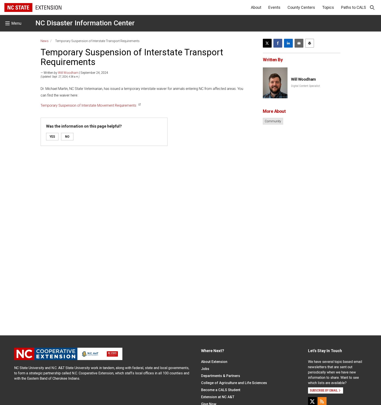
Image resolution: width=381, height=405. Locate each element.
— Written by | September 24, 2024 (74, 72)
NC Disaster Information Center (85, 23)
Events (274, 7)
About (256, 7)
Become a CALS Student (220, 390)
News (45, 41)
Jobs (205, 369)
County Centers (301, 7)
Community (273, 121)
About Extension (214, 362)
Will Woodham (68, 72)
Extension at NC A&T (217, 397)
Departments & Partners (220, 376)
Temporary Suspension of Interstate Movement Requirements (88, 105)
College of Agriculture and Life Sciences (234, 383)
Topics (328, 7)
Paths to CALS (353, 7)
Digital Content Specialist (305, 85)
